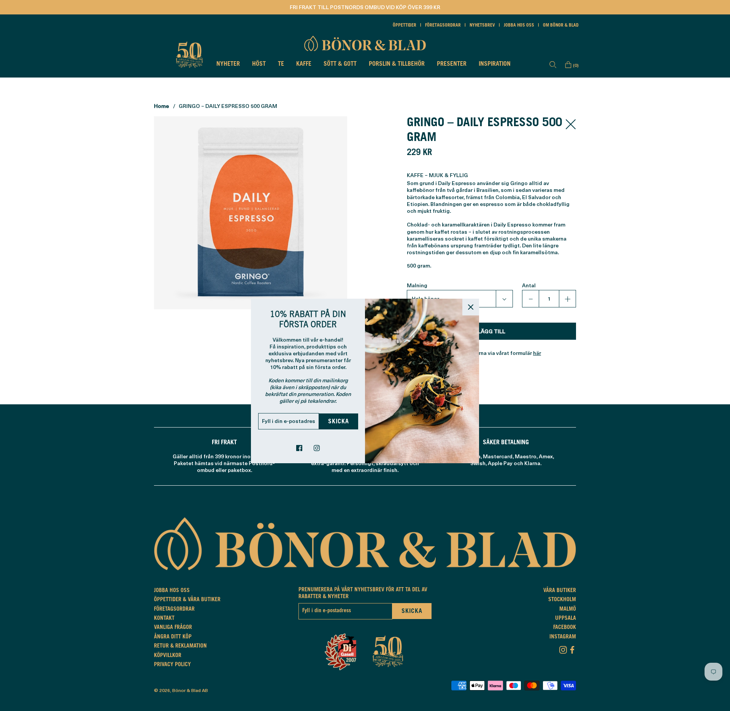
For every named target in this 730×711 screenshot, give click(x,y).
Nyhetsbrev (482, 25)
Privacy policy (172, 665)
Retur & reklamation (180, 646)
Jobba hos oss (519, 25)
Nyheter (228, 64)
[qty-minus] (530, 298)
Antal (529, 285)
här (537, 353)
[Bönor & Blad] (365, 43)
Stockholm (562, 600)
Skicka (338, 422)
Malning (417, 285)
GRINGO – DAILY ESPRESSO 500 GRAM (228, 106)
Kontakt (164, 618)
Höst (259, 64)
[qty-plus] (567, 298)
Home (161, 106)
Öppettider (404, 25)
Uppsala (565, 618)
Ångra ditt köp (173, 637)
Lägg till (491, 331)
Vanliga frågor (173, 627)
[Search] (552, 64)
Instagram (562, 637)
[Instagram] (563, 648)
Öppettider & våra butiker (187, 600)
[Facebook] (572, 648)
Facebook (564, 627)
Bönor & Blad (186, 690)
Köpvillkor (167, 656)
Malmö (567, 609)
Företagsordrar (443, 25)
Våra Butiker (559, 591)
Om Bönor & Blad (561, 25)
